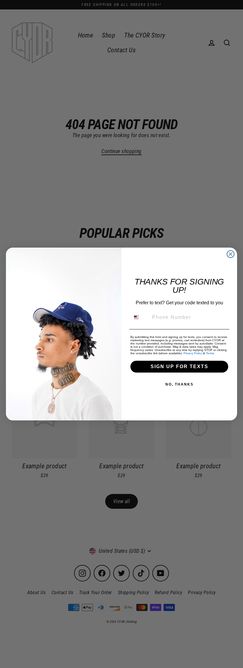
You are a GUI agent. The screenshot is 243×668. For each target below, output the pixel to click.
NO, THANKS (179, 384)
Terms (210, 353)
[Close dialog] (230, 254)
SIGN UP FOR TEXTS (179, 366)
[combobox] (140, 317)
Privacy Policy (192, 353)
